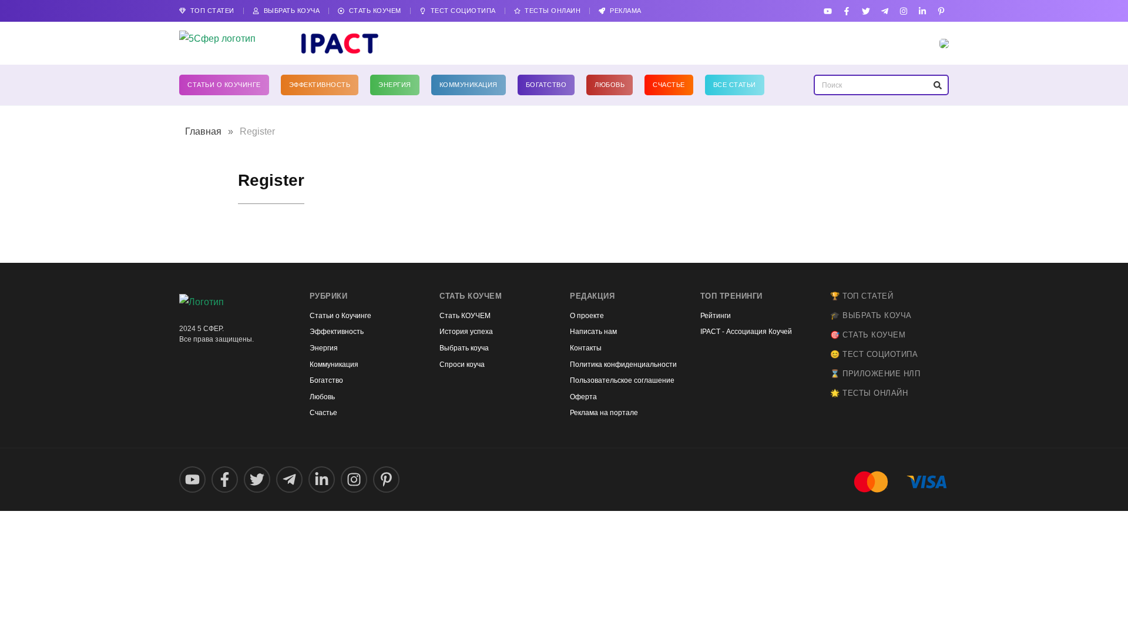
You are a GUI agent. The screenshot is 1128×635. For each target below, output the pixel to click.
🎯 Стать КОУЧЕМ (867, 334)
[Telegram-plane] (884, 11)
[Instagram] (903, 11)
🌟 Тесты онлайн (869, 393)
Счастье (669, 84)
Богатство (546, 84)
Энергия (394, 84)
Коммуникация (468, 84)
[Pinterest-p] (941, 11)
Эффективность (320, 84)
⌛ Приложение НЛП (875, 373)
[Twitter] (865, 11)
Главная (203, 131)
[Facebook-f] (847, 11)
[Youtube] (828, 11)
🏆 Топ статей (861, 296)
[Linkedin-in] (922, 11)
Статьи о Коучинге (224, 84)
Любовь (610, 84)
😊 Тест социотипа (874, 354)
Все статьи (734, 84)
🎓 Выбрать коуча (871, 315)
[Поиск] (937, 85)
